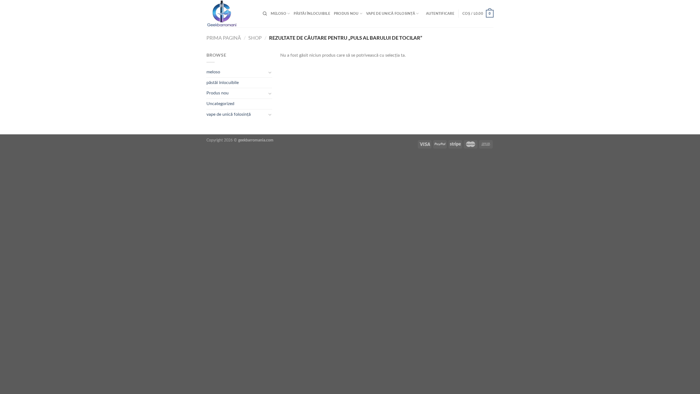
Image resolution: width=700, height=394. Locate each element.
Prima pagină (223, 38)
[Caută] (265, 13)
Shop (255, 38)
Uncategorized (220, 104)
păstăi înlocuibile (312, 13)
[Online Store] (230, 13)
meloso (278, 13)
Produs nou (346, 13)
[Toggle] (270, 72)
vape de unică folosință (390, 13)
